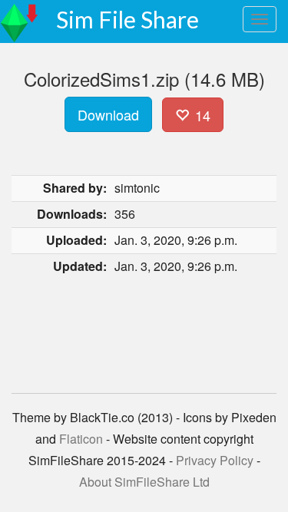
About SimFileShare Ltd (144, 482)
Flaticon (81, 439)
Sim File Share (127, 19)
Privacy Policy (214, 460)
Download (108, 114)
